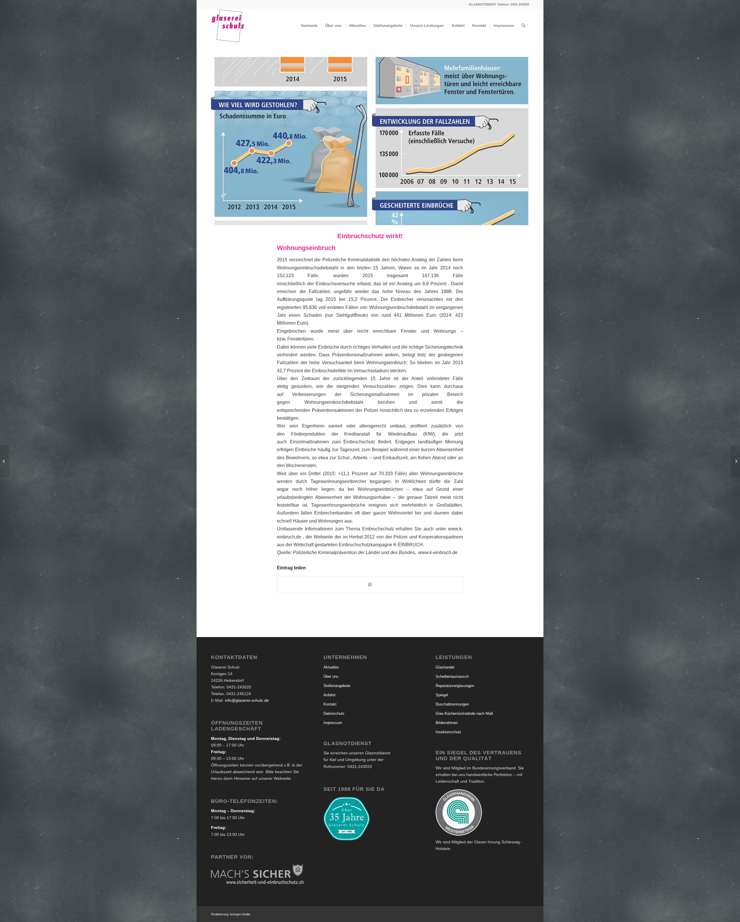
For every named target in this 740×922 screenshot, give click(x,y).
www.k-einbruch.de (438, 552)
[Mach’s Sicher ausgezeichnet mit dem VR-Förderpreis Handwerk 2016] (735, 461)
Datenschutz (334, 713)
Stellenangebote (336, 686)
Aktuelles (331, 667)
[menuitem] (309, 26)
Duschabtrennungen (452, 704)
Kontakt (329, 704)
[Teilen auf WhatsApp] (370, 584)
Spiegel (442, 695)
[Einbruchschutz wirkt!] (370, 141)
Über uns (330, 676)
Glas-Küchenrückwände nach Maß (464, 713)
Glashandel (445, 667)
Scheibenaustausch (452, 676)
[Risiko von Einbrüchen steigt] (4, 461)
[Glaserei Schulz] (228, 26)
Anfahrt (329, 695)
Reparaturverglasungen (455, 686)
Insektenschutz (448, 732)
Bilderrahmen (447, 723)
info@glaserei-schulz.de (247, 700)
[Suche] (523, 26)
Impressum (332, 723)
